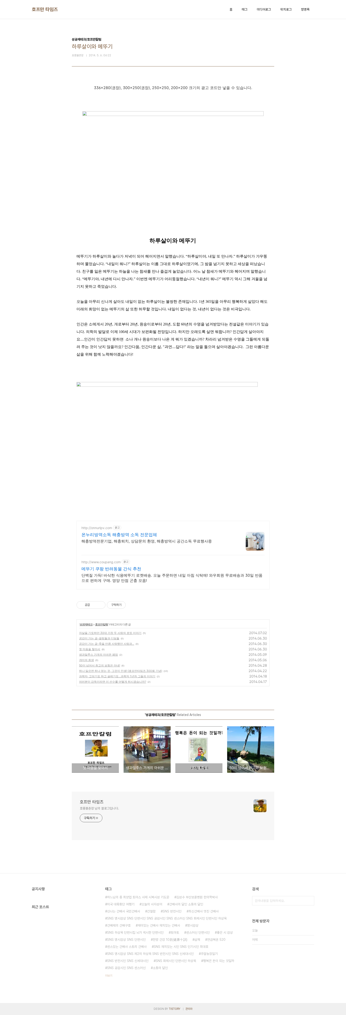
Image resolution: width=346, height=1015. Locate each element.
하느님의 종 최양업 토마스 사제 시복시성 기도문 (138, 897)
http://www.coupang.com (101, 562)
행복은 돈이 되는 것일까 (218, 961)
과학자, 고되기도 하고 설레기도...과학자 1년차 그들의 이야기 (117, 676)
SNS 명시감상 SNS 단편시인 (126, 939)
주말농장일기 (209, 954)
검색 (309, 900)
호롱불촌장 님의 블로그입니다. (99, 808)
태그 (244, 9)
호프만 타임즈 (45, 9)
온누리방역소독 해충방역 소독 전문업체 (119, 534)
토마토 (175, 932)
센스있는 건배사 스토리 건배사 (127, 947)
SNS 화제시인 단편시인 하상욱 (176, 961)
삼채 (197, 939)
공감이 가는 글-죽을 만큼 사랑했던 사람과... (106, 643)
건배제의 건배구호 (119, 925)
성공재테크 (86, 624)
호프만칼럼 (101, 624)
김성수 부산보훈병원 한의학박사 (197, 897)
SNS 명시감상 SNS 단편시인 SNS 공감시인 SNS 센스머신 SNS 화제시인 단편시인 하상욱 (167, 918)
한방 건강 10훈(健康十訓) (170, 939)
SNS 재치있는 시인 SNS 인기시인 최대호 (181, 947)
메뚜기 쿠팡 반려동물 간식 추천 (111, 568)
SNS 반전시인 (172, 911)
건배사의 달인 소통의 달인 (186, 904)
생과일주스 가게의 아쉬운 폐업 (98, 654)
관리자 (189, 1009)
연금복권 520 (216, 939)
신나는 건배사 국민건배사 (123, 911)
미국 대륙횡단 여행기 (120, 904)
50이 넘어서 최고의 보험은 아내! (99, 665)
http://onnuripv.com (96, 528)
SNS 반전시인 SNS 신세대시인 (128, 961)
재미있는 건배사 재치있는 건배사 (159, 925)
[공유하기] (94, 604)
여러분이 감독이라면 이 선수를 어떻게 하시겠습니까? (112, 681)
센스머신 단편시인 (198, 932)
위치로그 (286, 9)
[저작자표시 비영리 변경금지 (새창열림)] (132, 605)
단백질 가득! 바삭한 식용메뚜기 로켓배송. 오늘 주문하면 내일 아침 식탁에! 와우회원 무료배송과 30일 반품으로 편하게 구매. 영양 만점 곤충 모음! (171, 578)
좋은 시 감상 (225, 932)
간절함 (151, 911)
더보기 (108, 975)
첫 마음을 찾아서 (89, 649)
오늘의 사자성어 (151, 904)
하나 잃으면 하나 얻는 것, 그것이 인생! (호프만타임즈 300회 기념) (120, 671)
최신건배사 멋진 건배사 (204, 911)
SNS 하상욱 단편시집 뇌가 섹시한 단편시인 (135, 932)
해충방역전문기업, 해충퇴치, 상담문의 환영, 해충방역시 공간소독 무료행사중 (146, 541)
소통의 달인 (160, 968)
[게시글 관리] (100, 604)
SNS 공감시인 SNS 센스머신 (126, 968)
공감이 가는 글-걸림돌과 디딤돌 (99, 638)
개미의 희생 (86, 660)
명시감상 (192, 925)
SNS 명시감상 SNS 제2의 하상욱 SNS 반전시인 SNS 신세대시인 (150, 954)
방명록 (305, 9)
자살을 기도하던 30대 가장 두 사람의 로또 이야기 (110, 633)
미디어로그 (264, 9)
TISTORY (174, 1009)
